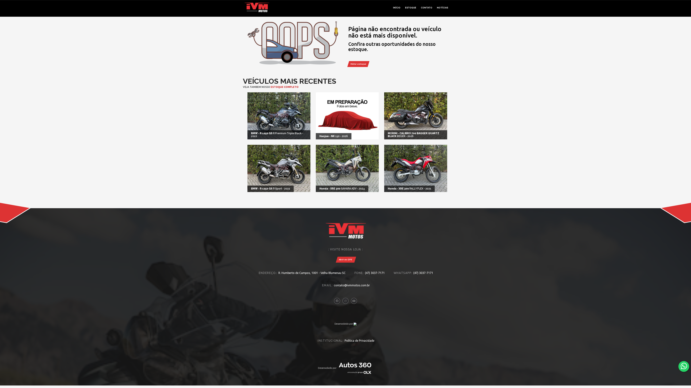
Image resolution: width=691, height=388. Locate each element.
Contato (426, 7)
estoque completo (285, 87)
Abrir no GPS (345, 259)
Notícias (442, 7)
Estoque (410, 7)
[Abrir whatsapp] (684, 366)
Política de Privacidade (359, 340)
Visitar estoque (358, 64)
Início (396, 7)
